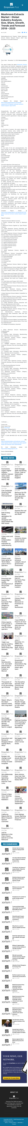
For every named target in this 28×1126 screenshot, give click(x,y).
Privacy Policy (12, 1122)
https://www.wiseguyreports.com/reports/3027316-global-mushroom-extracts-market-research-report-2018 (14, 214)
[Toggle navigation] (22, 5)
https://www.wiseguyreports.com (9, 448)
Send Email (7, 427)
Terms (6, 1122)
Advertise (20, 1122)
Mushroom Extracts (22, 64)
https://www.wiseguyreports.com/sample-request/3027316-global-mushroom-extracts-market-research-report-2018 (12, 104)
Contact (14, 1124)
